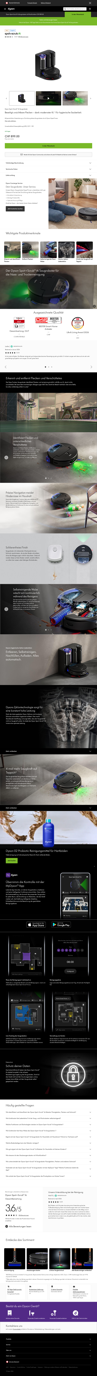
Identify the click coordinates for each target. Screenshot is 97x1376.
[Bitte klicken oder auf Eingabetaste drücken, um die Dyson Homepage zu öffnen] (11, 10)
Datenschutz (12, 1367)
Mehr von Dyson (10, 1356)
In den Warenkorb (78, 14)
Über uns (8, 1350)
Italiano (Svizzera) (46, 3)
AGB (7, 1367)
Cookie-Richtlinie (21, 1367)
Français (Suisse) (32, 3)
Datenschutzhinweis (73, 1367)
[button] (48, 98)
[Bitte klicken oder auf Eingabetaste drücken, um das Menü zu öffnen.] (5, 9)
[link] (18, 1226)
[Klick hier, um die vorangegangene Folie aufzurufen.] (6, 457)
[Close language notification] (90, 3)
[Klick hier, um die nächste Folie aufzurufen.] (91, 457)
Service (8, 1345)
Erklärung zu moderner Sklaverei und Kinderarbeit (55, 1367)
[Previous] (6, 98)
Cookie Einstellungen (31, 1367)
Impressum (40, 1367)
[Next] (90, 98)
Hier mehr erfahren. (10, 121)
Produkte (8, 1339)
